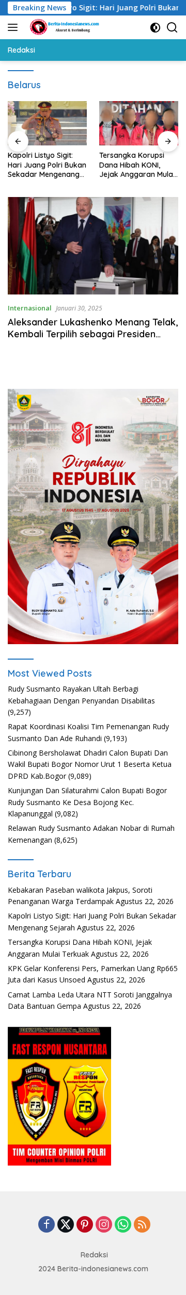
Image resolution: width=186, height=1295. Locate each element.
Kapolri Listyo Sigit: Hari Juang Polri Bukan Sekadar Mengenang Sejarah (47, 165)
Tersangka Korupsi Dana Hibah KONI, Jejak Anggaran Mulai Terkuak (137, 165)
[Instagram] (104, 1225)
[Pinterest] (84, 1225)
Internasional (30, 308)
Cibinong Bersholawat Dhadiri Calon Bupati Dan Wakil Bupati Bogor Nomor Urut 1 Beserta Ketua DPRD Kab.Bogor (90, 764)
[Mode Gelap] (155, 27)
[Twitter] (65, 1225)
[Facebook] (46, 1225)
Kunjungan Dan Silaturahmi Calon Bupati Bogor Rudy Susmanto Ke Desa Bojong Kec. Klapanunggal (87, 801)
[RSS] (142, 1225)
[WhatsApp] (123, 1225)
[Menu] (15, 27)
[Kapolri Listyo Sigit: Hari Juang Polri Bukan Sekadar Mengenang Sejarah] (47, 123)
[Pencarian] (172, 27)
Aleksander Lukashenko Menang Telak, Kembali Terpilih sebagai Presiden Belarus (93, 334)
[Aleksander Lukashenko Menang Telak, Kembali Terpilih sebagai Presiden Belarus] (93, 245)
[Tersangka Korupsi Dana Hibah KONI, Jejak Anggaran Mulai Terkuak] (138, 123)
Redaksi (94, 1254)
